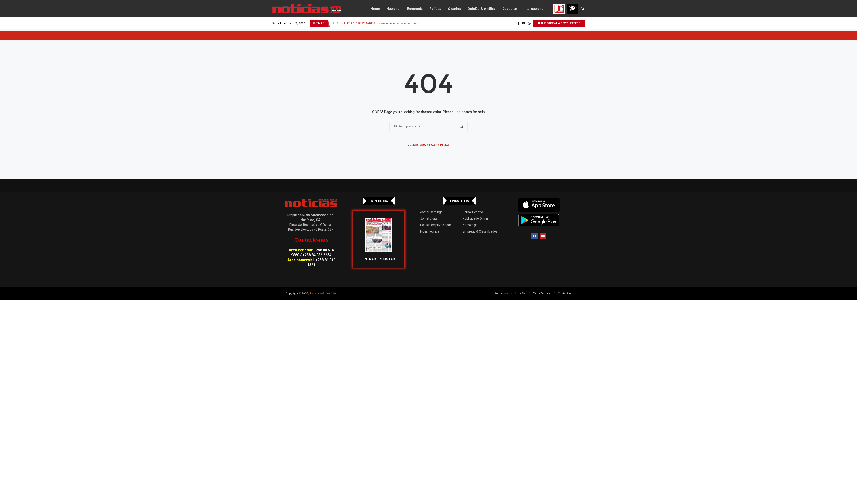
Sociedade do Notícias (322, 293)
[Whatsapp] (529, 23)
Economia (415, 9)
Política (435, 9)
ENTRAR (369, 259)
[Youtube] (524, 23)
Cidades (454, 9)
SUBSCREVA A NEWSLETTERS (560, 23)
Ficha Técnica (429, 231)
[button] (333, 23)
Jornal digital (429, 218)
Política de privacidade (436, 224)
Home (375, 9)
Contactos (564, 293)
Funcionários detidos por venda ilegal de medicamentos (376, 23)
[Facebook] (519, 23)
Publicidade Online (476, 218)
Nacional (393, 9)
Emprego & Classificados (480, 231)
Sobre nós (501, 293)
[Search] (582, 8)
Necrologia (470, 224)
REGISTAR (387, 259)
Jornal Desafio (473, 212)
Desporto (509, 9)
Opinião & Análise (482, 9)
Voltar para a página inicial (428, 145)
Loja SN (520, 293)
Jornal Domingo (431, 212)
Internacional (534, 9)
